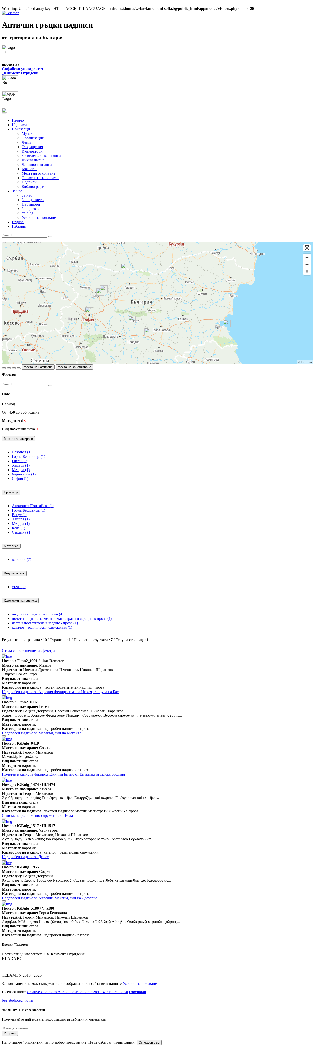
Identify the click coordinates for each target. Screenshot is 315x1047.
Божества (29, 169)
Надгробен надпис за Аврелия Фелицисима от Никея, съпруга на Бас (60, 692)
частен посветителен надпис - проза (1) (45, 623)
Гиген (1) (19, 461)
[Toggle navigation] (4, 113)
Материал (11, 546)
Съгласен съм (149, 1042)
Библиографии (34, 186)
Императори (32, 151)
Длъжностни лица (37, 164)
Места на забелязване (74, 367)
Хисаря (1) (21, 465)
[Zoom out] (307, 264)
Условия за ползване (39, 217)
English (18, 222)
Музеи (27, 133)
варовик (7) (21, 560)
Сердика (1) (22, 532)
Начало (18, 120)
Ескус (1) (19, 515)
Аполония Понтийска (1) (33, 506)
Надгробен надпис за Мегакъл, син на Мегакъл (41, 733)
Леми (26, 142)
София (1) (20, 478)
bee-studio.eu (12, 1000)
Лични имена (33, 160)
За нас (27, 195)
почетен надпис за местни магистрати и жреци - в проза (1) (62, 618)
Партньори (31, 204)
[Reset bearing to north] (307, 271)
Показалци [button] (21, 129)
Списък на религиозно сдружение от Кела (37, 815)
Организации (33, 138)
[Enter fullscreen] (307, 247)
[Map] (157, 303)
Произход (11, 492)
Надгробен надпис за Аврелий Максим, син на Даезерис (49, 898)
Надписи (19, 125)
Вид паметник (14, 573)
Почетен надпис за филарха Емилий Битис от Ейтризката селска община (63, 774)
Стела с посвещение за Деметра (28, 650)
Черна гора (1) (24, 474)
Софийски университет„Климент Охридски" (22, 71)
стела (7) (19, 587)
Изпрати (10, 1033)
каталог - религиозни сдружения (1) (42, 627)
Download (137, 992)
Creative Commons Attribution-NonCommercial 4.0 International (77, 992)
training (27, 213)
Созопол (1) (22, 452)
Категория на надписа (20, 600)
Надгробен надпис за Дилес (25, 857)
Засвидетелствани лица (41, 156)
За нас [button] (17, 191)
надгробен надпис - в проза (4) (37, 614)
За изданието (33, 200)
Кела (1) (18, 528)
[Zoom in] (307, 257)
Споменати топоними (40, 178)
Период (8, 404)
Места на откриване (38, 173)
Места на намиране (38, 367)
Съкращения (32, 147)
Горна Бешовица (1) (28, 456)
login (29, 1000)
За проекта (31, 209)
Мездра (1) (21, 470)
